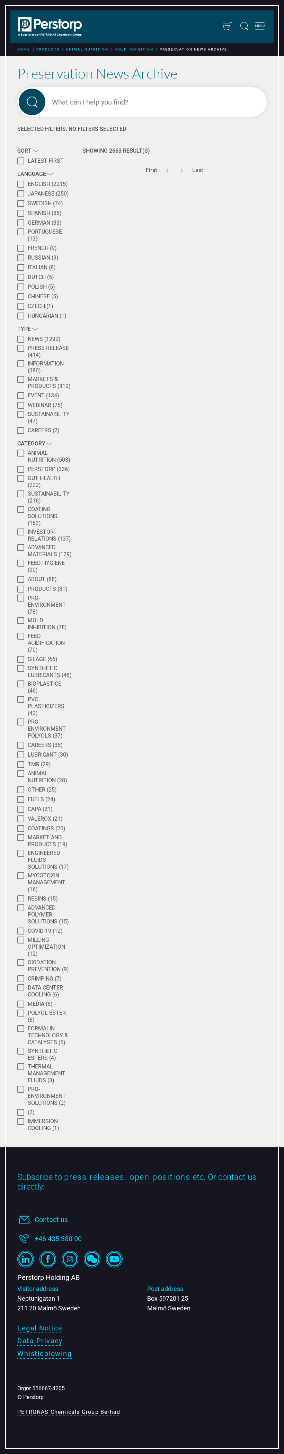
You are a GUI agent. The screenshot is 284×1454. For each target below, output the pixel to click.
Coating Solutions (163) (42, 516)
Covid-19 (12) (45, 931)
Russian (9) (43, 257)
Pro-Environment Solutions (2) (47, 1096)
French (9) (42, 248)
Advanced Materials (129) (50, 551)
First (151, 170)
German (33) (45, 222)
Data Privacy (39, 1341)
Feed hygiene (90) (46, 566)
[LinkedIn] (25, 1259)
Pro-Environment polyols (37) (47, 729)
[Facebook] (47, 1259)
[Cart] (227, 26)
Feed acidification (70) (46, 643)
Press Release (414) (48, 351)
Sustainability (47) (49, 417)
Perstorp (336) (49, 469)
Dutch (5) (41, 277)
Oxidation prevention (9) (48, 966)
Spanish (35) (45, 213)
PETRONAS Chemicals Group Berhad (68, 1412)
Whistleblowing (44, 1353)
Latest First (46, 160)
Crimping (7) (45, 978)
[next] (182, 170)
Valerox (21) (45, 818)
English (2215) (48, 184)
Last (197, 170)
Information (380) (46, 367)
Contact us (51, 1220)
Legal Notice (39, 1328)
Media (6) (40, 1004)
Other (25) (42, 789)
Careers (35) (45, 745)
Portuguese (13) (45, 235)
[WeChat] (92, 1259)
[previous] (167, 170)
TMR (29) (39, 764)
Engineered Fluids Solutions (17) (48, 860)
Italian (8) (42, 267)
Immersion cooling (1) (43, 1124)
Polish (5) (41, 286)
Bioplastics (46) (45, 687)
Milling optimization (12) (46, 947)
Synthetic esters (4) (42, 1054)
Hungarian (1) (47, 316)
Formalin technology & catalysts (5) (48, 1035)
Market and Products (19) (48, 841)
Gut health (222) (44, 481)
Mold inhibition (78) (47, 624)
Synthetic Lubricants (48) (50, 671)
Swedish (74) (45, 203)
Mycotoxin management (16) (46, 882)
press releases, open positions (127, 1177)
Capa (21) (40, 809)
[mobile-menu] (260, 27)
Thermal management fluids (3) (46, 1073)
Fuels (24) (41, 799)
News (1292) (44, 339)
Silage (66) (42, 659)
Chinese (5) (43, 296)
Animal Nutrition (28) (47, 777)
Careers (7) (44, 430)
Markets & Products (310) (49, 382)
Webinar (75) (45, 405)
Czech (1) (40, 306)
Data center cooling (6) (45, 991)
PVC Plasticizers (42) (46, 706)
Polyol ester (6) (47, 1016)
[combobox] (154, 102)
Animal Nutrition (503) (49, 456)
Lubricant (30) (48, 754)
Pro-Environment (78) (47, 605)
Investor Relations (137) (49, 535)
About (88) (42, 579)
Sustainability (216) (49, 497)
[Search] (244, 26)
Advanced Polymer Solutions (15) (48, 914)
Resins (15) (43, 898)
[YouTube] (114, 1259)
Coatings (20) (46, 828)
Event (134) (43, 395)
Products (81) (48, 589)
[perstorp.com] (53, 27)
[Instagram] (70, 1259)
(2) (31, 1112)
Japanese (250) (48, 193)
